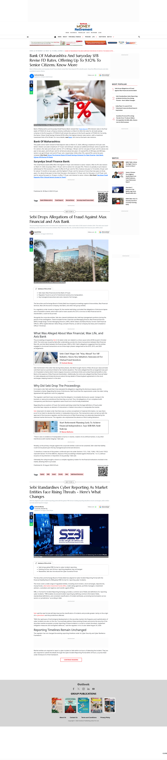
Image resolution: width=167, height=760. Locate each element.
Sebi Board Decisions (77, 474)
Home (31, 51)
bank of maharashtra (46, 200)
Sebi (54, 340)
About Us (63, 717)
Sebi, (66, 474)
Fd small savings (57, 51)
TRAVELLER (81, 33)
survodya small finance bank (85, 200)
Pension (88, 37)
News (59, 37)
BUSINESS (73, 33)
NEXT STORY (69, 211)
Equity (42, 474)
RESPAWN (94, 33)
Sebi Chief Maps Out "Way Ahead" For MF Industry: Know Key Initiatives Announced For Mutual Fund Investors (81, 356)
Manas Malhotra (67, 432)
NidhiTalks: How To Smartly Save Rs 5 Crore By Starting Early (131, 201)
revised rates (70, 200)
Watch (109, 37)
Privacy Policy (105, 717)
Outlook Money (67, 363)
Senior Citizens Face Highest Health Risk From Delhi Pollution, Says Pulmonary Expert (131, 177)
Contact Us (73, 717)
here (70, 137)
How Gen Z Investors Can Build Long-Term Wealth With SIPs (131, 190)
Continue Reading (71, 660)
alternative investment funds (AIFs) (54, 586)
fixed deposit (83, 129)
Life (93, 37)
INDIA (67, 33)
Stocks (61, 474)
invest (54, 474)
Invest (65, 37)
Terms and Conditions (89, 717)
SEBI (48, 474)
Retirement (39, 51)
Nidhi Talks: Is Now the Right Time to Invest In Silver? (131, 164)
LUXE (99, 33)
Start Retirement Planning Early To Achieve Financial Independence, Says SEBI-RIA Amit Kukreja (80, 425)
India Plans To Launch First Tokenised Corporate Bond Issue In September (126, 108)
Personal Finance (75, 37)
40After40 (102, 37)
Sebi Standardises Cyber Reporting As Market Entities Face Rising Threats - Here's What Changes (126, 98)
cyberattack (40, 615)
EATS (88, 33)
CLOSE (165, 753)
